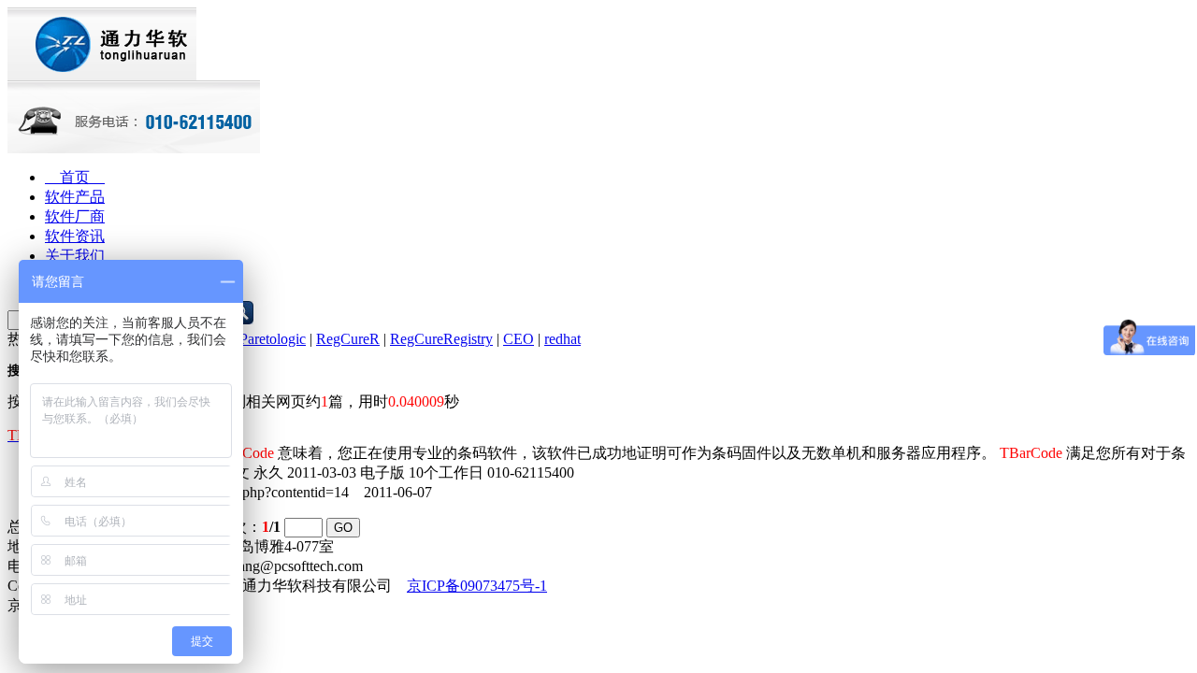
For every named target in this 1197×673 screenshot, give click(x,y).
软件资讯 (75, 236)
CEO (518, 339)
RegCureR (348, 339)
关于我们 (75, 256)
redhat (562, 339)
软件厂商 (75, 216)
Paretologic (272, 339)
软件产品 (75, 197)
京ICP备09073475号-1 (477, 586)
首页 (75, 177)
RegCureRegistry (441, 339)
